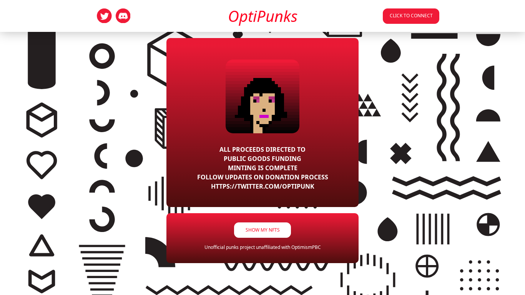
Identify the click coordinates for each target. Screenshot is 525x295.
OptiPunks (262, 16)
